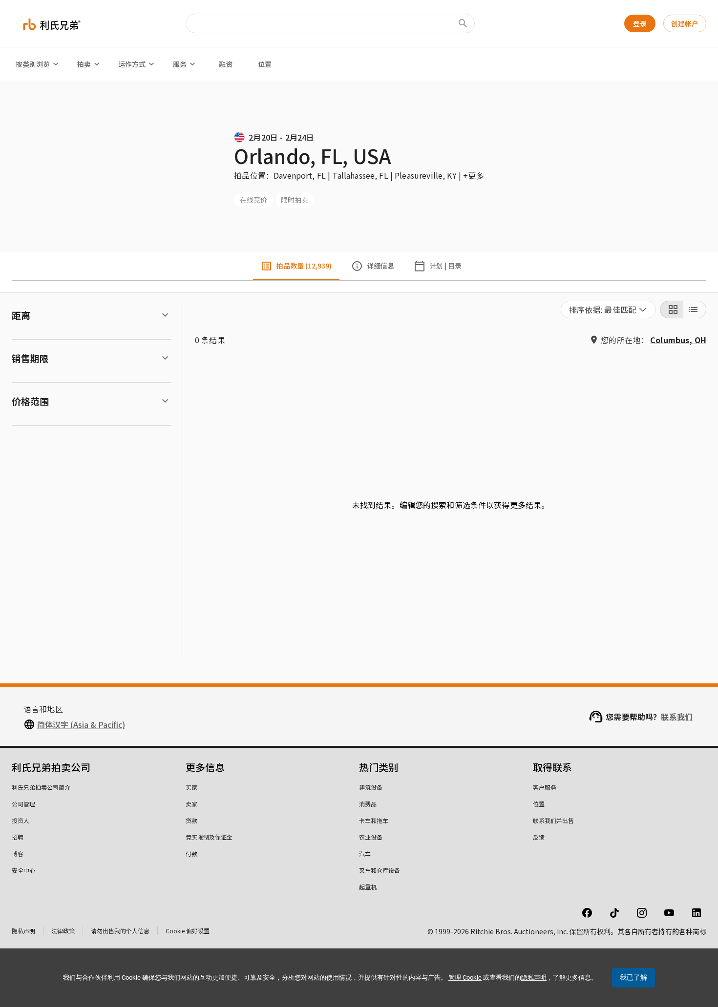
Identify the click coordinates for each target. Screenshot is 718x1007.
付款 (191, 853)
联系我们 (677, 716)
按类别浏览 (33, 64)
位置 (265, 64)
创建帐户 (684, 23)
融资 (225, 64)
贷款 (191, 820)
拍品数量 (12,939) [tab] (304, 265)
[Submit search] (463, 23)
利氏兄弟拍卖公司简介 (41, 787)
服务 (180, 64)
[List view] (694, 309)
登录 (640, 23)
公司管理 (23, 804)
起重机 (368, 887)
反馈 (539, 837)
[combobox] (608, 309)
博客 (17, 853)
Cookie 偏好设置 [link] (188, 930)
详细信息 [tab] (380, 265)
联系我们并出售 (553, 820)
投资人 (20, 820)
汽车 (365, 853)
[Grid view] (671, 309)
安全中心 (23, 870)
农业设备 (370, 837)
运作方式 (132, 64)
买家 (191, 787)
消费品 (368, 804)
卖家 (191, 804)
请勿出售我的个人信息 (120, 930)
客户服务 (544, 787)
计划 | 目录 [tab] (445, 265)
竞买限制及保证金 (209, 837)
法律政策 (63, 930)
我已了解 (633, 977)
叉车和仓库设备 (379, 870)
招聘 (17, 837)
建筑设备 (370, 787)
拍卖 (84, 64)
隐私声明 (23, 930)
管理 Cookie (465, 977)
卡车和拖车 (373, 820)
